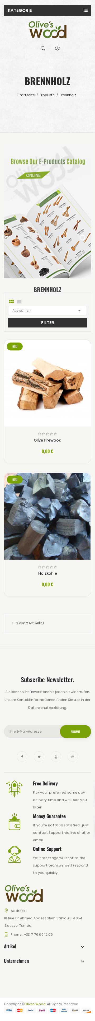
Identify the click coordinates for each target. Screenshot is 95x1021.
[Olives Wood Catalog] (47, 211)
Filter (47, 323)
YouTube (56, 756)
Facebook (22, 756)
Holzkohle (47, 573)
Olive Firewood (47, 440)
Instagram (73, 756)
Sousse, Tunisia (18, 925)
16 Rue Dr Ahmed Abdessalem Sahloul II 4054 (43, 918)
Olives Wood (35, 1004)
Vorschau (48, 388)
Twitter (39, 756)
